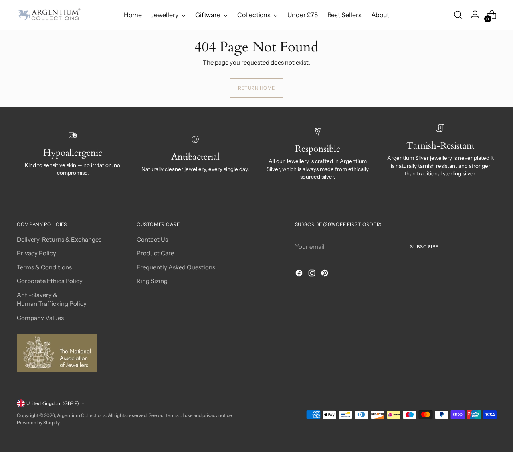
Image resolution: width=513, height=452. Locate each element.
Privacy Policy (36, 253)
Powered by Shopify (38, 423)
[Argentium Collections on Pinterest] (325, 274)
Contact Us (152, 239)
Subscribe (424, 247)
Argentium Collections (81, 415)
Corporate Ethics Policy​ (50, 281)
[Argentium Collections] (49, 15)
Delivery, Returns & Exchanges (59, 239)
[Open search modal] (458, 15)
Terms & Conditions (44, 267)
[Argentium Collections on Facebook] (300, 274)
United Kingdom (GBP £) (52, 403)
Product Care (155, 253)
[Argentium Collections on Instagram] (312, 274)
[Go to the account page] (475, 15)
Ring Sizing (152, 281)
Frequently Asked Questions (176, 267)
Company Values (40, 318)
